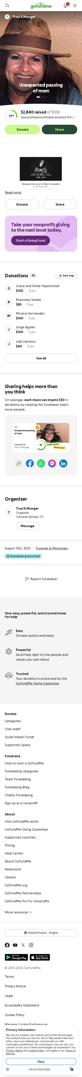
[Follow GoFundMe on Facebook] (7, 945)
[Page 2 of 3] (42, 97)
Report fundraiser (43, 579)
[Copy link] (19, 463)
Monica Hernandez (30, 313)
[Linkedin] (63, 463)
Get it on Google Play (16, 957)
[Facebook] (30, 463)
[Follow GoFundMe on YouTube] (15, 945)
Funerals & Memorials (52, 548)
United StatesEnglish (43, 932)
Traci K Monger (27, 508)
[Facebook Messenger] (52, 463)
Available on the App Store (40, 957)
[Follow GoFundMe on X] (23, 945)
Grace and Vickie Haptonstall (37, 286)
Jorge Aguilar (25, 327)
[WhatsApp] (41, 463)
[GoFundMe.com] (41, 5)
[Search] (7, 6)
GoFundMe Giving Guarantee (37, 683)
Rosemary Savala (28, 299)
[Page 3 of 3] (44, 97)
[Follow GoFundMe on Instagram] (31, 945)
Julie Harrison (26, 341)
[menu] (75, 6)
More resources (16, 912)
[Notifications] (65, 6)
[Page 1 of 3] (38, 97)
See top (68, 275)
